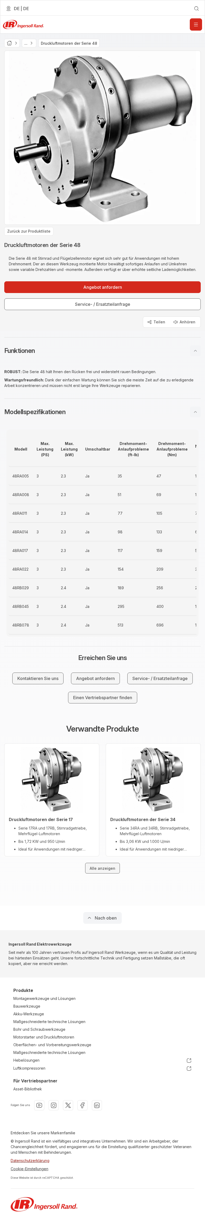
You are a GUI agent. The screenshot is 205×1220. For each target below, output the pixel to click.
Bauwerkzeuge (26, 1006)
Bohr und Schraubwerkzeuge (39, 1029)
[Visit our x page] (68, 1105)
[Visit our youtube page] (39, 1105)
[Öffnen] (196, 24)
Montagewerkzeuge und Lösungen (44, 998)
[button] (102, 350)
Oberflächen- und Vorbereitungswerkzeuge (52, 1044)
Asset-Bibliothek (27, 1089)
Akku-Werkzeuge (28, 1014)
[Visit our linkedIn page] (97, 1105)
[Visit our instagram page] (54, 1105)
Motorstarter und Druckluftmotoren (43, 1037)
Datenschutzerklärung (30, 1160)
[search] (196, 8)
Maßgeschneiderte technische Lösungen (49, 1021)
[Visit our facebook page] (82, 1105)
